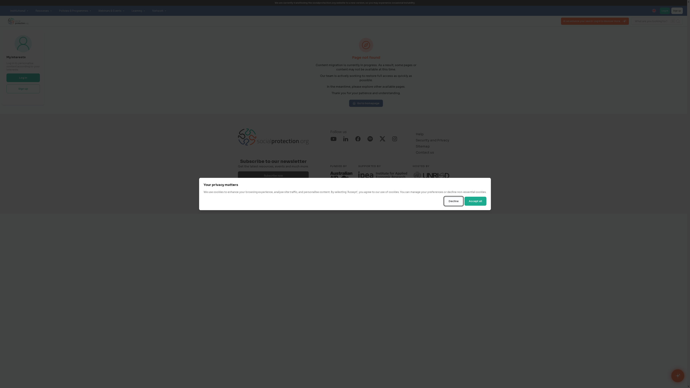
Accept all (475, 201)
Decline (454, 201)
